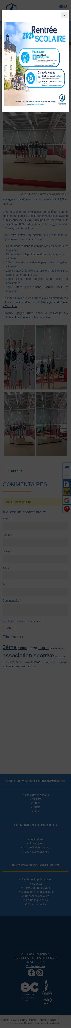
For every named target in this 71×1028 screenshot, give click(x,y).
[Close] (64, 15)
